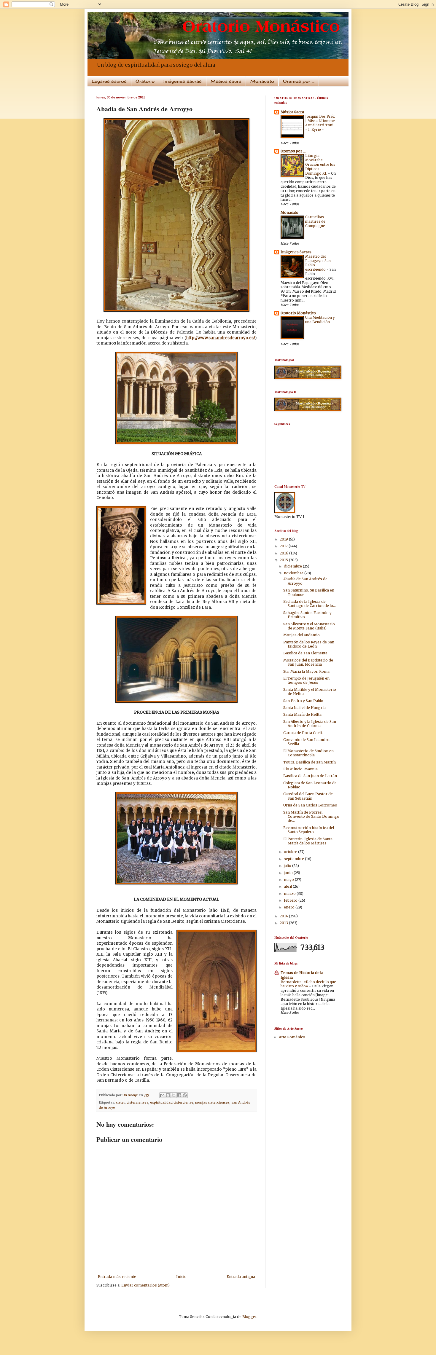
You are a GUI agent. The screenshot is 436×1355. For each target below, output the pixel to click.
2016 (284, 553)
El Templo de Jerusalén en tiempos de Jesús (306, 680)
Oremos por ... (298, 81)
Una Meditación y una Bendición (320, 319)
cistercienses (137, 1102)
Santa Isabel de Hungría (304, 707)
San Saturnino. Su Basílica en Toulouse (308, 592)
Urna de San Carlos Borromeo (310, 805)
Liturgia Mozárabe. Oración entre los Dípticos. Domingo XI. (320, 164)
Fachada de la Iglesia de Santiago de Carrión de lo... (309, 603)
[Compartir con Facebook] (179, 1095)
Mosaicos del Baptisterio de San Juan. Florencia (308, 662)
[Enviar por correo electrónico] (162, 1095)
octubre (291, 851)
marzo (290, 893)
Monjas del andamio (301, 635)
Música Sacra (292, 112)
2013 (284, 923)
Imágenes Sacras (296, 252)
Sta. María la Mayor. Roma (306, 671)
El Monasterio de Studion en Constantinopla (308, 753)
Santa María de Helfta (302, 714)
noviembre (294, 573)
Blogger (249, 1316)
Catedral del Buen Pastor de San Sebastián (308, 796)
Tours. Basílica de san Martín (309, 762)
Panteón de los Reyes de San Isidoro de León (308, 644)
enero (289, 907)
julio (288, 865)
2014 (284, 916)
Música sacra (226, 81)
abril (288, 886)
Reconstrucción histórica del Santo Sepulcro (308, 829)
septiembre (294, 859)
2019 (284, 539)
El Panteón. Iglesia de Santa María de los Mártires (307, 841)
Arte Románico (292, 1037)
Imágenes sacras (182, 81)
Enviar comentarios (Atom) (145, 1285)
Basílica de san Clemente (305, 653)
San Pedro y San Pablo (303, 701)
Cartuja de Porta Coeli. (303, 733)
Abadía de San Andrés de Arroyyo (305, 581)
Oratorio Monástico (298, 313)
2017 (284, 546)
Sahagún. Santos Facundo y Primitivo (307, 614)
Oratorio (145, 81)
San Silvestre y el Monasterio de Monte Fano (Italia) (309, 626)
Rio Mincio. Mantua (300, 769)
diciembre (293, 566)
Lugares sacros (109, 81)
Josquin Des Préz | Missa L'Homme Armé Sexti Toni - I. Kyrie (320, 123)
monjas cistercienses (212, 1102)
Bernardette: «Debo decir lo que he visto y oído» (308, 984)
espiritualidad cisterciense (171, 1102)
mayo (289, 879)
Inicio (181, 1276)
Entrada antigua (241, 1276)
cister (120, 1102)
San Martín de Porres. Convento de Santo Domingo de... (311, 816)
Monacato (262, 81)
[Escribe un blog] (168, 1095)
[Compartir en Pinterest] (185, 1095)
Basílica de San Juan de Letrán (310, 776)
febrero (291, 900)
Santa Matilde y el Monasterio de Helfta (309, 691)
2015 (284, 560)
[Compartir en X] (173, 1095)
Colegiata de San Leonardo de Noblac (310, 785)
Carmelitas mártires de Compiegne (315, 221)
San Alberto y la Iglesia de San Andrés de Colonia (309, 723)
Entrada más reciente (117, 1276)
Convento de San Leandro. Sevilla (306, 741)
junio (289, 873)
